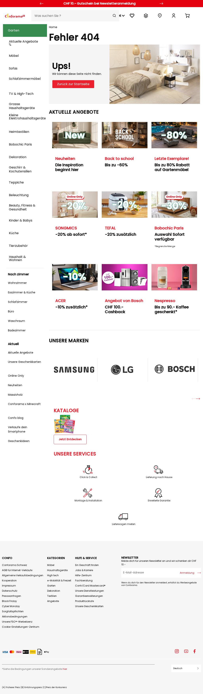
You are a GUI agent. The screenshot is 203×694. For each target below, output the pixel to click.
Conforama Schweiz (14, 565)
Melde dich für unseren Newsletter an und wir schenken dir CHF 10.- (158, 562)
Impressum (9, 585)
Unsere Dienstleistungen (89, 590)
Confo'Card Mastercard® (90, 585)
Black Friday (9, 601)
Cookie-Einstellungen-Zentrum (20, 626)
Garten (51, 585)
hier (65, 669)
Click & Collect (88, 477)
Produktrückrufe (84, 601)
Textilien (52, 596)
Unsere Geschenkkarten (89, 606)
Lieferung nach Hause (159, 477)
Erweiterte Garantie (159, 500)
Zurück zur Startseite (73, 84)
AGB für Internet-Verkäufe (17, 570)
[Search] (114, 15)
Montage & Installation (88, 500)
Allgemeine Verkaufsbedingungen (22, 575)
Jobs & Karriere (84, 570)
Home (53, 27)
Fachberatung (84, 580)
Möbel (50, 565)
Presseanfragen (11, 596)
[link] (173, 15)
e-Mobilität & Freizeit (59, 580)
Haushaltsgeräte (57, 570)
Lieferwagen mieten (123, 524)
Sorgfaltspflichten (13, 611)
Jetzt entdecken (70, 439)
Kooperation (9, 580)
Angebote (53, 601)
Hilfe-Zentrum (83, 575)
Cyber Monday (11, 606)
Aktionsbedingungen (14, 616)
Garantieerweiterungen (89, 596)
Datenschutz (9, 590)
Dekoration (53, 590)
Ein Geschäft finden (87, 565)
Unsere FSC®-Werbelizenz (17, 621)
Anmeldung (187, 572)
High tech (53, 575)
